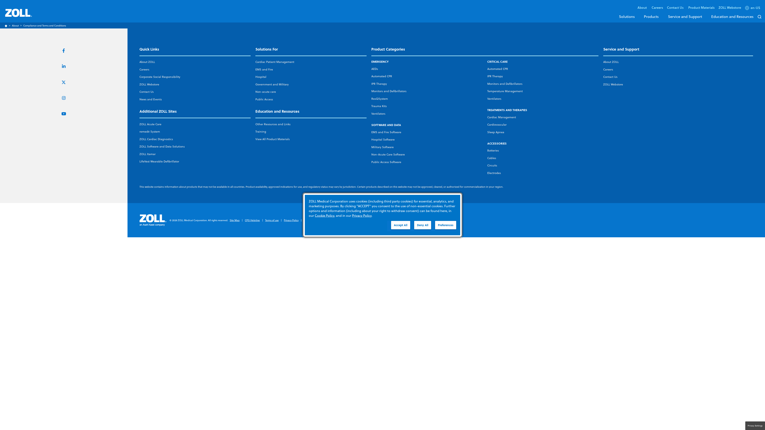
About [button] (643, 7)
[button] (753, 8)
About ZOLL (147, 62)
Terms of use (272, 220)
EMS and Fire (264, 69)
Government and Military (272, 84)
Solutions (627, 16)
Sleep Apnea (495, 132)
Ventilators (378, 114)
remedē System (149, 132)
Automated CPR (381, 76)
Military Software (382, 147)
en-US (755, 8)
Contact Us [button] (675, 7)
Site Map (235, 220)
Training (260, 132)
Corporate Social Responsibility (159, 77)
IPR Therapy (379, 84)
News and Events (150, 99)
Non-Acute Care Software (388, 154)
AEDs (374, 69)
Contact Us (146, 92)
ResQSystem (379, 99)
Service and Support (685, 16)
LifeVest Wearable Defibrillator (159, 161)
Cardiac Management (501, 117)
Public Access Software (386, 162)
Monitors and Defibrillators (388, 91)
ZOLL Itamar (147, 154)
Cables (491, 158)
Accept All (400, 225)
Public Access (264, 99)
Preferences (445, 225)
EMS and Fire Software (386, 132)
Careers (657, 7)
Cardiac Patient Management (274, 62)
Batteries (493, 150)
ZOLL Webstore (730, 7)
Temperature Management (505, 91)
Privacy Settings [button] (755, 425)
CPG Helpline (252, 220)
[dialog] (382, 215)
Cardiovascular (497, 125)
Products (651, 16)
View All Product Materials (272, 139)
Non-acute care (265, 92)
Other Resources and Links (272, 124)
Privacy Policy (291, 220)
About (15, 25)
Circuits (492, 165)
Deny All (422, 225)
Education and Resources (732, 16)
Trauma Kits (379, 106)
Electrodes (494, 173)
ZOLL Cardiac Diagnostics (156, 139)
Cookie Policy (324, 215)
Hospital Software (383, 140)
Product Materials (701, 7)
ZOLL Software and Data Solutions (162, 147)
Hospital (260, 77)
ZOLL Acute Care (150, 124)
